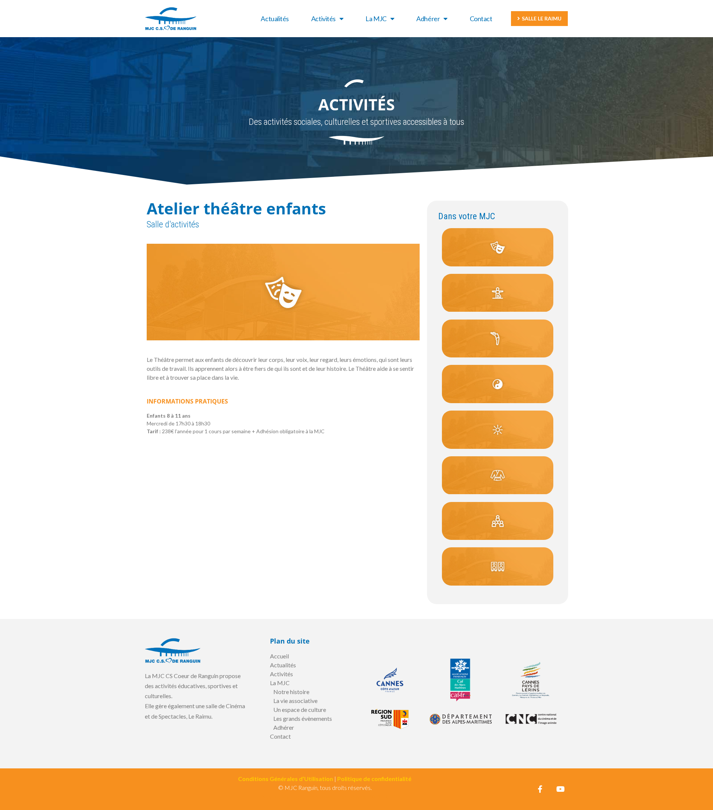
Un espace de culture (299, 709)
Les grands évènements (302, 718)
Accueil (279, 656)
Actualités (275, 18)
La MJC (375, 18)
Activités (323, 18)
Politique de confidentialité (374, 778)
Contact (481, 18)
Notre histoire (291, 691)
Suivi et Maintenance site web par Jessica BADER (325, 796)
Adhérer (428, 18)
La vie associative (295, 700)
